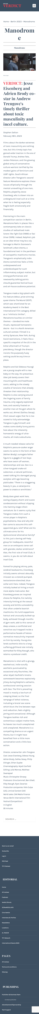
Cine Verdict (6, 912)
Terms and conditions (9, 967)
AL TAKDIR (5, 933)
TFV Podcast (6, 866)
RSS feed (5, 861)
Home (6, 21)
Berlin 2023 (16, 21)
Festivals (5, 897)
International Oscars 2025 (10, 943)
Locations (5, 928)
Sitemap (5, 972)
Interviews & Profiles (9, 918)
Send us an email (8, 846)
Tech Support (6, 1010)
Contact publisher (10, 1000)
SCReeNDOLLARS (8, 907)
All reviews (5, 892)
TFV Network (6, 938)
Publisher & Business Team (11, 995)
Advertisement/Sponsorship (11, 1005)
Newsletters (6, 923)
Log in (4, 856)
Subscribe (5, 851)
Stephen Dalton (10, 132)
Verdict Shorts (6, 902)
